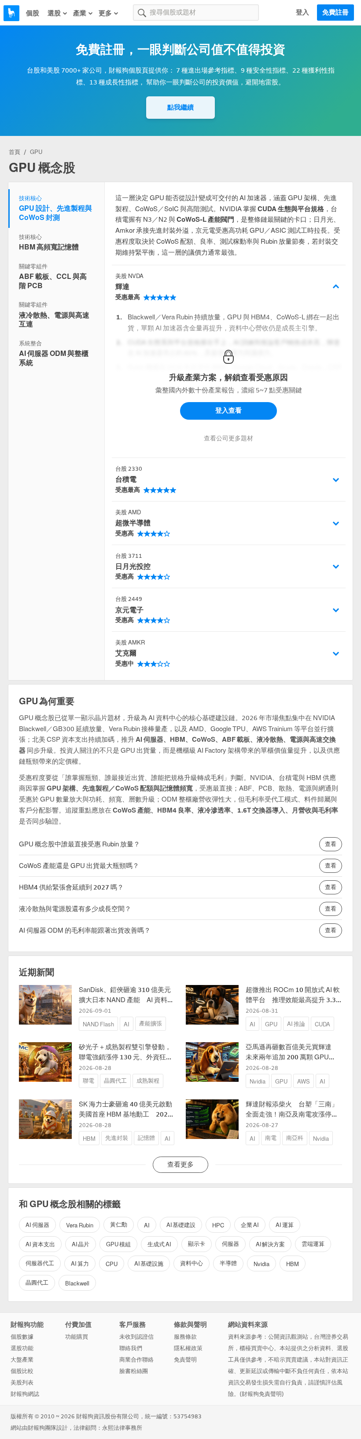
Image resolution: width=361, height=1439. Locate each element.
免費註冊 (335, 12)
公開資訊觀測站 (288, 1336)
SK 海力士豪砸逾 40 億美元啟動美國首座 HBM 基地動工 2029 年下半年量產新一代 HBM (125, 1114)
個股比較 (22, 1371)
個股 (32, 13)
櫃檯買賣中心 (256, 1348)
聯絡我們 (130, 1348)
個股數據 (22, 1336)
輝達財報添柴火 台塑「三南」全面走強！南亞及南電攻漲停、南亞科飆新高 (292, 1114)
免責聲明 (185, 1359)
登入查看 (228, 410)
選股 (54, 13)
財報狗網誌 (25, 1394)
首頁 (14, 152)
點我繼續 (180, 107)
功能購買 (76, 1336)
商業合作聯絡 (136, 1359)
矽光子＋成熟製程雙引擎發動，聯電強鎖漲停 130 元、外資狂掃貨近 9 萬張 (126, 1057)
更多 (105, 13)
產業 (79, 13)
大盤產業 (22, 1359)
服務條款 (185, 1336)
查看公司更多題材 (228, 438)
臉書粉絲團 (133, 1371)
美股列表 (22, 1382)
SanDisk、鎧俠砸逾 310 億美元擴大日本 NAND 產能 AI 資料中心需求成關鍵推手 (126, 1000)
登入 (302, 12)
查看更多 (180, 1164)
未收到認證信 (136, 1336)
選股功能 (22, 1348)
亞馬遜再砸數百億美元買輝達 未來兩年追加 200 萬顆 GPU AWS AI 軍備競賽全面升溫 (292, 1057)
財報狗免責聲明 (262, 1394)
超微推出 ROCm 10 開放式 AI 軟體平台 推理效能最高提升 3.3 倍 (293, 1000)
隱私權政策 (188, 1348)
